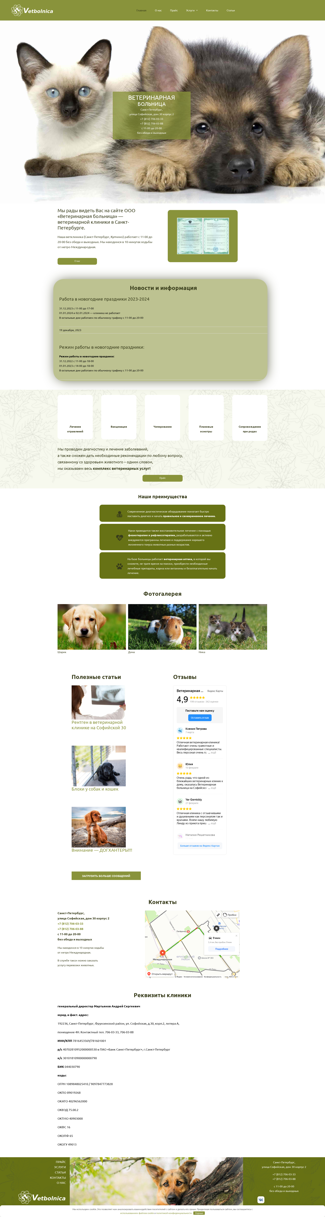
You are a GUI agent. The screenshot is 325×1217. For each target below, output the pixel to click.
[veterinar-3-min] (233, 626)
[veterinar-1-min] (162, 626)
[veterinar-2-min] (92, 626)
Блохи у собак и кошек (93, 766)
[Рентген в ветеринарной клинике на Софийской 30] (99, 702)
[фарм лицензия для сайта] (203, 219)
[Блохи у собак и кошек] (99, 766)
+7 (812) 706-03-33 (151, 118)
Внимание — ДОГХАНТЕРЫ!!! (93, 827)
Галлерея (105, 702)
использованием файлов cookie (137, 1213)
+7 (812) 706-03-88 (151, 123)
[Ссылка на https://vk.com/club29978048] (260, 1199)
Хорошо (199, 1213)
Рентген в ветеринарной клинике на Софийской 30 (93, 702)
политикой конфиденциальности (174, 1213)
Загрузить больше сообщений (106, 876)
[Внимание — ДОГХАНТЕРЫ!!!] (99, 827)
